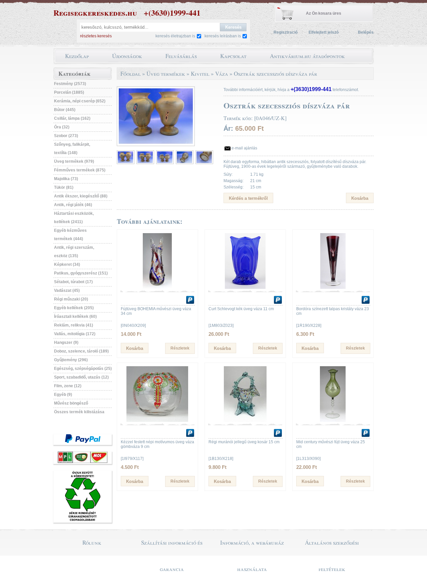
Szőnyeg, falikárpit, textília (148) (72, 148)
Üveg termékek (165, 73)
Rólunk (91, 542)
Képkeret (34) (67, 264)
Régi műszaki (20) (71, 299)
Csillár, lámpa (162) (72, 118)
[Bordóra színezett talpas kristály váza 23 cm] (333, 287)
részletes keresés (96, 36)
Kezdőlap (77, 56)
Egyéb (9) (63, 394)
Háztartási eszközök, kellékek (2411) (74, 217)
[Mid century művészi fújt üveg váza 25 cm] (333, 420)
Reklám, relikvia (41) (73, 325)
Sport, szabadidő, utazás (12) (81, 377)
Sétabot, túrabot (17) (73, 281)
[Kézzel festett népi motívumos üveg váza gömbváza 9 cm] (157, 420)
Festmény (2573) (70, 83)
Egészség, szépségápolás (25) (83, 368)
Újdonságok (127, 56)
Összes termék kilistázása (79, 412)
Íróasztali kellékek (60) (75, 316)
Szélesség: (234, 187)
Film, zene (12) (67, 386)
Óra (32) (61, 127)
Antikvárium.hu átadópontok (307, 56)
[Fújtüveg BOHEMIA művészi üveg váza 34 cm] (157, 287)
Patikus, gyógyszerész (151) (81, 273)
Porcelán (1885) (69, 92)
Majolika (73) (66, 178)
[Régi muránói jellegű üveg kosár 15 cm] (245, 420)
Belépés (366, 32)
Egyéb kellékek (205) (74, 308)
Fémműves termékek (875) (79, 170)
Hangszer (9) (66, 342)
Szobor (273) (66, 135)
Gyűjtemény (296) (71, 360)
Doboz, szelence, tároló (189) (81, 351)
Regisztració (286, 32)
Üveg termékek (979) (74, 161)
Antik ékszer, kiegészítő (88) (80, 196)
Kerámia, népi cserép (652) (79, 101)
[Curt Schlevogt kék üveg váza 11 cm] (245, 287)
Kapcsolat (233, 56)
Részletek (179, 348)
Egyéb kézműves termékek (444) (70, 234)
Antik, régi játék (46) (73, 204)
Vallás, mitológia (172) (74, 334)
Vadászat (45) (67, 290)
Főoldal (130, 73)
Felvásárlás (181, 56)
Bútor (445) (64, 109)
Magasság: (234, 180)
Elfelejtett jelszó (324, 32)
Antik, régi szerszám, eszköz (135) (74, 251)
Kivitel (200, 73)
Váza (221, 73)
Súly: (228, 174)
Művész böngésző (71, 403)
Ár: (228, 128)
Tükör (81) (63, 187)
